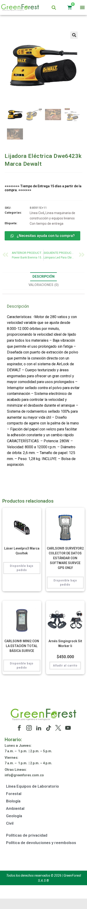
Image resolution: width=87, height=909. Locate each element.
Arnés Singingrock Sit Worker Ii (65, 643)
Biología (13, 801)
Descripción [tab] (43, 277)
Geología (14, 816)
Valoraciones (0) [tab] (44, 285)
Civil (9, 823)
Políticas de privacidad (26, 835)
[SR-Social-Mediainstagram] (29, 728)
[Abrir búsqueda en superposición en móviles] (54, 7)
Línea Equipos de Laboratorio (32, 786)
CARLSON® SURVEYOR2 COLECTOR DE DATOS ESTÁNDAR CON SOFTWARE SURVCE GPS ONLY (65, 558)
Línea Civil (37, 213)
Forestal (13, 793)
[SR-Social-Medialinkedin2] (39, 728)
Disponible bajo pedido (21, 568)
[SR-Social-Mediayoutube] (68, 728)
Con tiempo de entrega (46, 223)
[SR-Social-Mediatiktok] (48, 728)
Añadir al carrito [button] (65, 665)
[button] (82, 7)
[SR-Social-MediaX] (58, 728)
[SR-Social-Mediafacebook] (19, 728)
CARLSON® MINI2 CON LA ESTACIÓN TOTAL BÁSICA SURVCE (21, 646)
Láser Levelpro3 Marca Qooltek (21, 551)
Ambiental (15, 808)
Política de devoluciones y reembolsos (41, 842)
